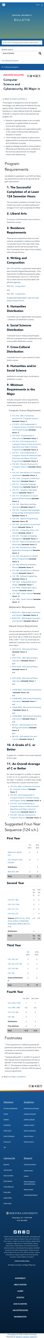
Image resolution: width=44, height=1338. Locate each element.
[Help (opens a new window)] (39, 76)
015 (16, 860)
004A (15, 924)
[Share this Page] (34, 76)
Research (28, 1158)
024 (12, 862)
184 (16, 900)
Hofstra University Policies (22, 1261)
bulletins (13, 1334)
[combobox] (22, 42)
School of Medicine (9, 1136)
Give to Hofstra (20, 1304)
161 (16, 959)
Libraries (26, 1176)
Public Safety (7, 1192)
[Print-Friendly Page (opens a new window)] (36, 76)
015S (20, 860)
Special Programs (28, 1136)
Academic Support (29, 1125)
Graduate (6, 1119)
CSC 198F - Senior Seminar (22, 593)
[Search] (40, 53)
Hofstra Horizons (28, 1170)
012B (15, 921)
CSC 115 (11, 1012)
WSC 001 (10, 268)
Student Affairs (8, 1198)
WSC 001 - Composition (16, 286)
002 (19, 268)
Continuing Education (30, 1130)
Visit (5, 1147)
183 (16, 968)
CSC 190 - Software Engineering (24, 576)
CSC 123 (11, 964)
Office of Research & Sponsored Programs (29, 1183)
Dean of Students (8, 1175)
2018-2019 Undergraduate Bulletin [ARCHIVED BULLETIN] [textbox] (22, 43)
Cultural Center (8, 1170)
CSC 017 (11, 900)
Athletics (20, 1297)
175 (16, 914)
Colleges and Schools (30, 1114)
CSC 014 (11, 860)
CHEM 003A (24, 921)
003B (10, 924)
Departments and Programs (31, 1108)
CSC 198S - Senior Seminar (22, 599)
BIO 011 (27, 924)
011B (27, 918)
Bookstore (6, 1164)
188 (16, 1012)
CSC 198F (11, 1008)
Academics (29, 1102)
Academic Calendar (29, 1119)
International (7, 1125)
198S (18, 1008)
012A (10, 921)
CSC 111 (11, 909)
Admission (8, 1102)
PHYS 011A (20, 918)
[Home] (4, 5)
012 (9, 926)
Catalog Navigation (11, 67)
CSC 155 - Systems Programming (25, 518)
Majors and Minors (19, 99)
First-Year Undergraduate (10, 1108)
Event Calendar (8, 1181)
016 (9, 862)
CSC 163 (11, 914)
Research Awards (28, 1189)
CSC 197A (12, 1003)
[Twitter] (15, 1233)
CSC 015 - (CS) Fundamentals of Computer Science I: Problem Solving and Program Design (26, 427)
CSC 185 (11, 1017)
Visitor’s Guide (7, 1203)
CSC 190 (18, 964)
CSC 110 (11, 904)
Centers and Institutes (30, 1164)
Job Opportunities (20, 1310)
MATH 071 (12, 852)
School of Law (7, 1130)
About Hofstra (20, 1285)
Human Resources (9, 1187)
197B (18, 1003)
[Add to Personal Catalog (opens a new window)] (31, 76)
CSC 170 (11, 968)
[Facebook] (19, 1233)
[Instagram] (23, 1233)
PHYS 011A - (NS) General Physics (25, 649)
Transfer (6, 1114)
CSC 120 (11, 959)
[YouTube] (27, 1233)
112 (16, 909)
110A (17, 904)
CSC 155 (11, 973)
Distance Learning (29, 1142)
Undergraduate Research (31, 1195)
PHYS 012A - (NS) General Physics (25, 667)
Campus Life (9, 1158)
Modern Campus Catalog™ (26, 1337)
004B (19, 924)
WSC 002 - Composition (16, 294)
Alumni (20, 1291)
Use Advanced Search (10, 60)
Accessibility (20, 1278)
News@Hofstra (20, 1317)
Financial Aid (7, 1142)
